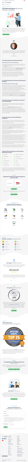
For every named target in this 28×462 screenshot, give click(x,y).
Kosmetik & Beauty (10, 439)
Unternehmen (10, 448)
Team (9, 449)
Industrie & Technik (10, 443)
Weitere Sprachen (19, 444)
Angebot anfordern (6, 34)
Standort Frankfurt (20, 455)
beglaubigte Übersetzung (19, 68)
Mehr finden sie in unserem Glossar (14, 369)
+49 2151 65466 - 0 (20, 448)
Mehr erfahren (14, 310)
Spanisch (18, 443)
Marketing (9, 440)
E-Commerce (9, 437)
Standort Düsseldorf (20, 454)
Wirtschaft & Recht (10, 444)
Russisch (18, 442)
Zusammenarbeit (14, 389)
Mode (9, 438)
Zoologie (9, 442)
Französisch (18, 438)
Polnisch (18, 441)
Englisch (18, 437)
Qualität (14, 286)
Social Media (9, 441)
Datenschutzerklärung (9, 417)
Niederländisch (19, 440)
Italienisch (18, 439)
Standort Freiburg (20, 456)
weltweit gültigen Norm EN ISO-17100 (13, 304)
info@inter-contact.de (20, 449)
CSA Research (16, 349)
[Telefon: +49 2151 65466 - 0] (2, 0)
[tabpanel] (14, 273)
